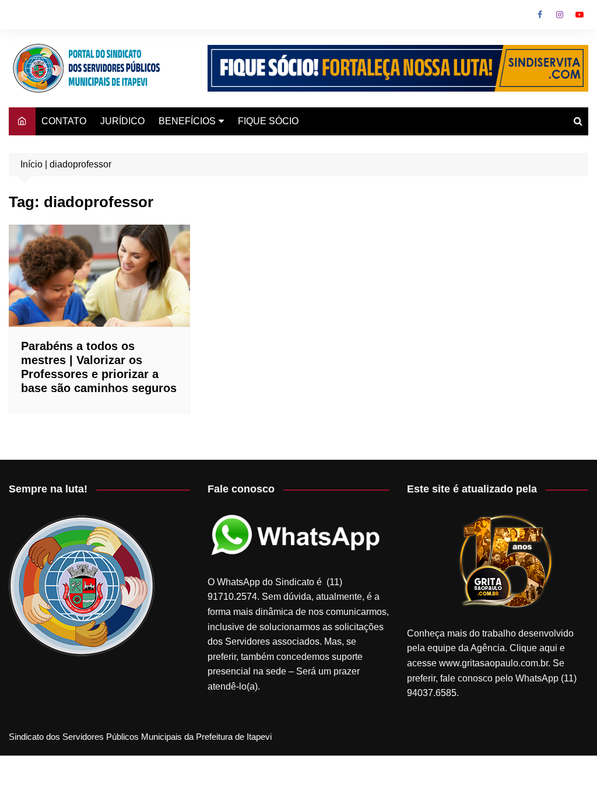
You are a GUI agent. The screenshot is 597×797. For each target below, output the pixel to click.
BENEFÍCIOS (187, 121)
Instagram (559, 14)
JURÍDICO (122, 121)
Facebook (540, 14)
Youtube (579, 14)
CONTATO (63, 121)
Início (31, 164)
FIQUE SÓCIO (268, 121)
